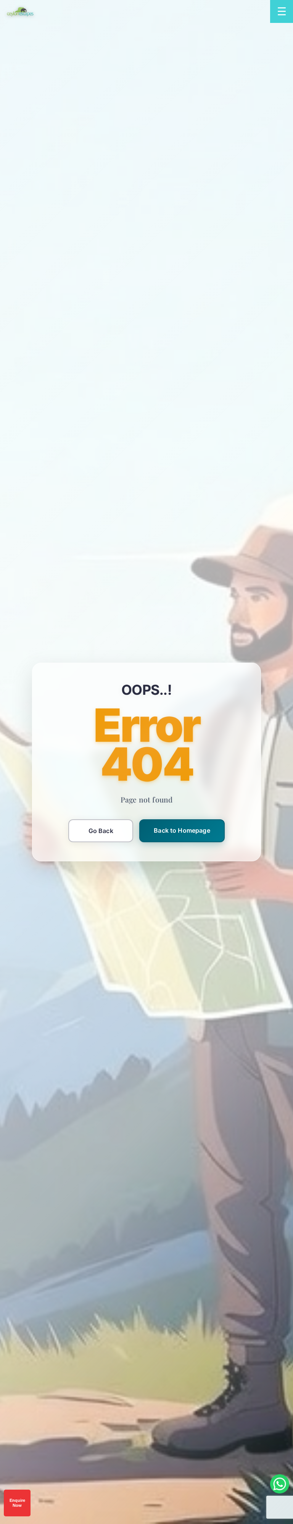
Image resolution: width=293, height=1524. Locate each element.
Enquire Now (17, 1503)
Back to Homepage (182, 830)
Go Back (101, 831)
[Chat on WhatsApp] (279, 1483)
